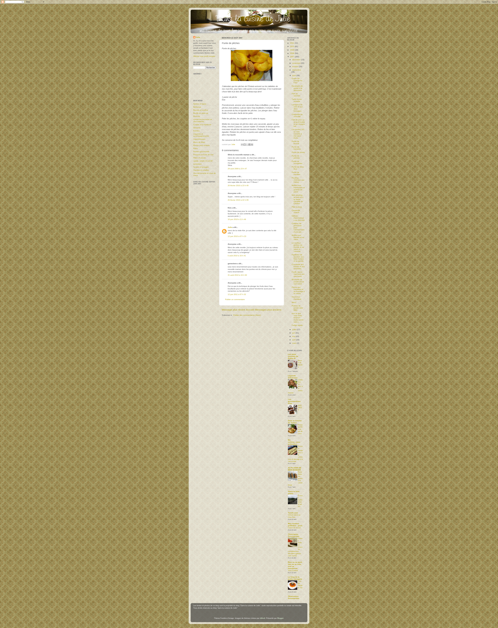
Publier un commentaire (235, 299)
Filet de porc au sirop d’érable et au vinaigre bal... (298, 123)
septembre (296, 70)
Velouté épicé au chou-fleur (294, 516)
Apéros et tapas (199, 104)
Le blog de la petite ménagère (295, 578)
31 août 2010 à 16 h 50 (237, 275)
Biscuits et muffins (200, 110)
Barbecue (197, 107)
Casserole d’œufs (296, 211)
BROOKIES (300, 408)
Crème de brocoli (294, 528)
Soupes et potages (201, 167)
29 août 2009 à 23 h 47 (237, 169)
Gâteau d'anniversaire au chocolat (298, 218)
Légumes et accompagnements (201, 135)
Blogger (280, 618)
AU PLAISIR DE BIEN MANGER (294, 469)
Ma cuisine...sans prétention (294, 442)
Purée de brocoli (295, 142)
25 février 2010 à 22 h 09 (238, 200)
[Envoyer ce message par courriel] (242, 144)
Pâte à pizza (297, 207)
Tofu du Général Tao (300, 584)
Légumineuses (199, 139)
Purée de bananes (296, 148)
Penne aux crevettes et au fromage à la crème (298, 290)
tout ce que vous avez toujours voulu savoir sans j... (297, 318)
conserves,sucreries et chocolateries (202, 120)
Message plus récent (233, 309)
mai (294, 336)
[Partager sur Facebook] (249, 144)
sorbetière (197, 164)
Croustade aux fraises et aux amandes (298, 267)
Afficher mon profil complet (204, 56)
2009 (292, 50)
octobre (295, 67)
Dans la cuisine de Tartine (295, 422)
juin (294, 333)
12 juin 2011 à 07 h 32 (237, 294)
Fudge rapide (297, 325)
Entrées (196, 131)
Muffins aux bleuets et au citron (298, 237)
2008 (292, 53)
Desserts (196, 128)
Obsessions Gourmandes (293, 597)
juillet (294, 330)
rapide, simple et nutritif (202, 161)
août (294, 75)
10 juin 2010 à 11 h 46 (237, 219)
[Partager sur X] (247, 144)
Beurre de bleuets (300, 364)
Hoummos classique (296, 298)
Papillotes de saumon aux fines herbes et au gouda (298, 258)
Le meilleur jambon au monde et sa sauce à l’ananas (298, 247)
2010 (292, 46)
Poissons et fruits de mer (203, 155)
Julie (230, 227)
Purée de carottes (296, 173)
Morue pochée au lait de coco (300, 429)
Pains (195, 148)
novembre (296, 63)
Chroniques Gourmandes (293, 535)
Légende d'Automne (293, 377)
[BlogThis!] (244, 144)
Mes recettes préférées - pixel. (295, 525)
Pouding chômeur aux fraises (298, 180)
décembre (296, 60)
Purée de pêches (296, 157)
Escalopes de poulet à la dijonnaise (297, 88)
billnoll (262, 618)
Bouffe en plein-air (200, 113)
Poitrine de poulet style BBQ (297, 308)
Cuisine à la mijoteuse (202, 125)
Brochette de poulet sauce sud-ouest (298, 282)
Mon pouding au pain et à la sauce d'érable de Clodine (297, 199)
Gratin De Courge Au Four (297, 81)
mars (294, 343)
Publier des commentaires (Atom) (247, 315)
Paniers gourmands (201, 152)
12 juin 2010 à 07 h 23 (237, 236)
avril (294, 340)
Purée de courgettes (297, 162)
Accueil (250, 309)
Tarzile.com (293, 513)
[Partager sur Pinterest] (252, 144)
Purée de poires (298, 152)
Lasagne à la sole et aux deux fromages (297, 108)
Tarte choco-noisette (297, 100)
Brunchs (196, 116)
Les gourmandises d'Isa (294, 401)
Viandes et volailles (201, 170)
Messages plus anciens (268, 309)
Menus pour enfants (201, 145)
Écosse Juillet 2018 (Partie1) (300, 501)
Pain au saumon (296, 95)
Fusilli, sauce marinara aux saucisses (298, 274)
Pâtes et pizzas (199, 158)
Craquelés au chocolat (297, 115)
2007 (292, 57)
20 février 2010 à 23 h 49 (238, 186)
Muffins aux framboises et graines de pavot (298, 188)
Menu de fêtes (199, 142)
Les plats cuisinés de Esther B (293, 356)
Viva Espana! (293, 570)
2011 (292, 43)
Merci (294, 302)
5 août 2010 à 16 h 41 (237, 256)
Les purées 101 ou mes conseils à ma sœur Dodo (298, 134)
